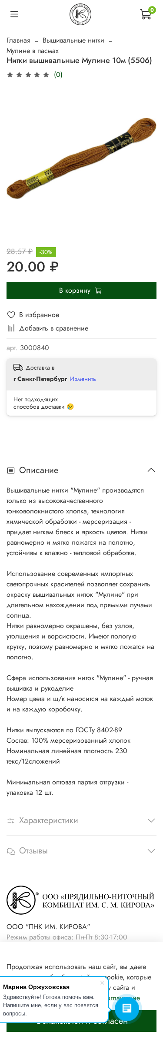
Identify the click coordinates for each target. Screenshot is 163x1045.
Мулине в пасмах (33, 51)
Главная (18, 40)
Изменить (83, 379)
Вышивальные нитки (73, 40)
